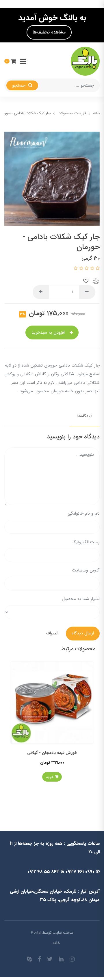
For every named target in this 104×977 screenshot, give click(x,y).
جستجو (19, 85)
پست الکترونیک (86, 542)
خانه (56, 942)
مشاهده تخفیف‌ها (49, 32)
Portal (36, 933)
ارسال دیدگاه (83, 633)
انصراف (52, 633)
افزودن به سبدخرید (48, 332)
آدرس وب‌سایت (86, 570)
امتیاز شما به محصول (81, 598)
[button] (10, 61)
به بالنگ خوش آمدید (52, 18)
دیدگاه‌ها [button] (84, 416)
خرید (43, 779)
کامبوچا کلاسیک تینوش (45, 754)
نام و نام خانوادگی (84, 513)
